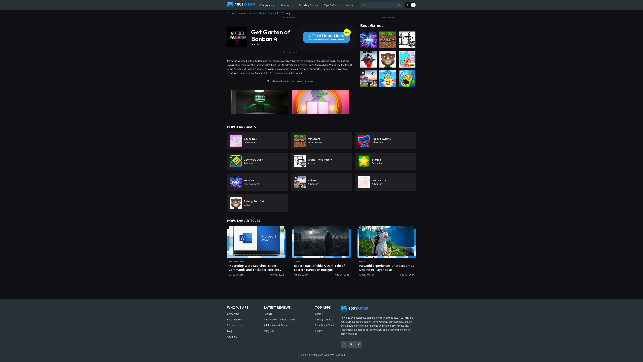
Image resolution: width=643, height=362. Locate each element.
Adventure (246, 13)
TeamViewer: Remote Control (280, 319)
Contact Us (233, 313)
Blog (229, 331)
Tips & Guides (332, 5)
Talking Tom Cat (324, 319)
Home (234, 13)
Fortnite (268, 313)
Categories (265, 5)
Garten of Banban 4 (267, 13)
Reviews (285, 5)
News (349, 5)
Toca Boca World (324, 325)
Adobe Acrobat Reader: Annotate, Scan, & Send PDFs (280, 325)
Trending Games (308, 5)
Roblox (319, 331)
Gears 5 (319, 313)
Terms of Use (234, 325)
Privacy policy (234, 319)
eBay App (269, 331)
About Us (232, 336)
